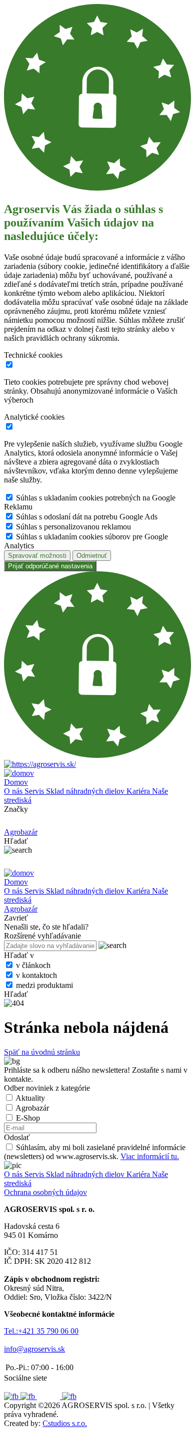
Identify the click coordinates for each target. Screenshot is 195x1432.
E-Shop (28, 1118)
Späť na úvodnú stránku (42, 1052)
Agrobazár (32, 1108)
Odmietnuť (91, 555)
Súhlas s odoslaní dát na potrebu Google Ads (87, 516)
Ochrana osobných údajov (45, 1192)
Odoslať (17, 1137)
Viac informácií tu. (149, 1156)
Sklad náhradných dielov (86, 791)
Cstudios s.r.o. (64, 1423)
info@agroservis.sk (34, 1349)
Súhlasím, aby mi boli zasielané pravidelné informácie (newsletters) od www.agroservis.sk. (95, 1152)
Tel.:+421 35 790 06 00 (41, 1331)
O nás (14, 791)
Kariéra (139, 791)
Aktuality (30, 1098)
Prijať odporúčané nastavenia (50, 566)
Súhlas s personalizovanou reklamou (73, 526)
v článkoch (33, 965)
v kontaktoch (36, 975)
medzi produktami (44, 985)
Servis (35, 791)
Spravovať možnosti (37, 555)
